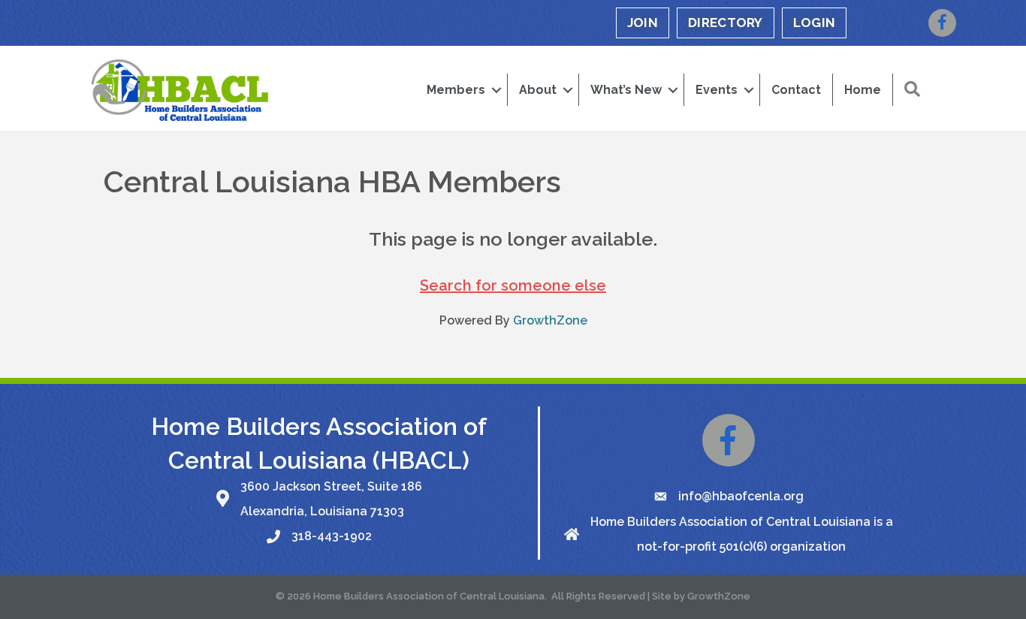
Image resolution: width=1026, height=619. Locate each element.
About (538, 90)
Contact (796, 90)
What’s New (626, 90)
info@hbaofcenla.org (741, 496)
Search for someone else (513, 285)
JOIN (642, 22)
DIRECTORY (725, 22)
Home (862, 90)
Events (717, 90)
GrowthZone (550, 320)
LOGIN (814, 22)
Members (456, 90)
